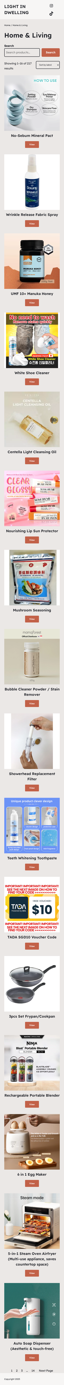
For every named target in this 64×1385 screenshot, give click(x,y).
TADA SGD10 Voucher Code (32, 937)
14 (33, 1370)
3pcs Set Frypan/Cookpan (32, 1016)
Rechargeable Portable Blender (32, 1095)
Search (9, 46)
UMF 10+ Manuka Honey (32, 293)
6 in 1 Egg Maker (32, 1174)
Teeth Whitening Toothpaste (32, 858)
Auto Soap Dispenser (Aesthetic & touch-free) (32, 1346)
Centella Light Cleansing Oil (32, 452)
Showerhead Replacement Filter (32, 776)
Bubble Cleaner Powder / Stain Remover (32, 692)
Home (7, 25)
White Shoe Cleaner (32, 373)
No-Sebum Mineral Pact (32, 135)
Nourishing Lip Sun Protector (32, 531)
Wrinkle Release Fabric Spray (32, 214)
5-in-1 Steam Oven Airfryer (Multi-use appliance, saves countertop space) (32, 1258)
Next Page (46, 1370)
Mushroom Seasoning (32, 610)
